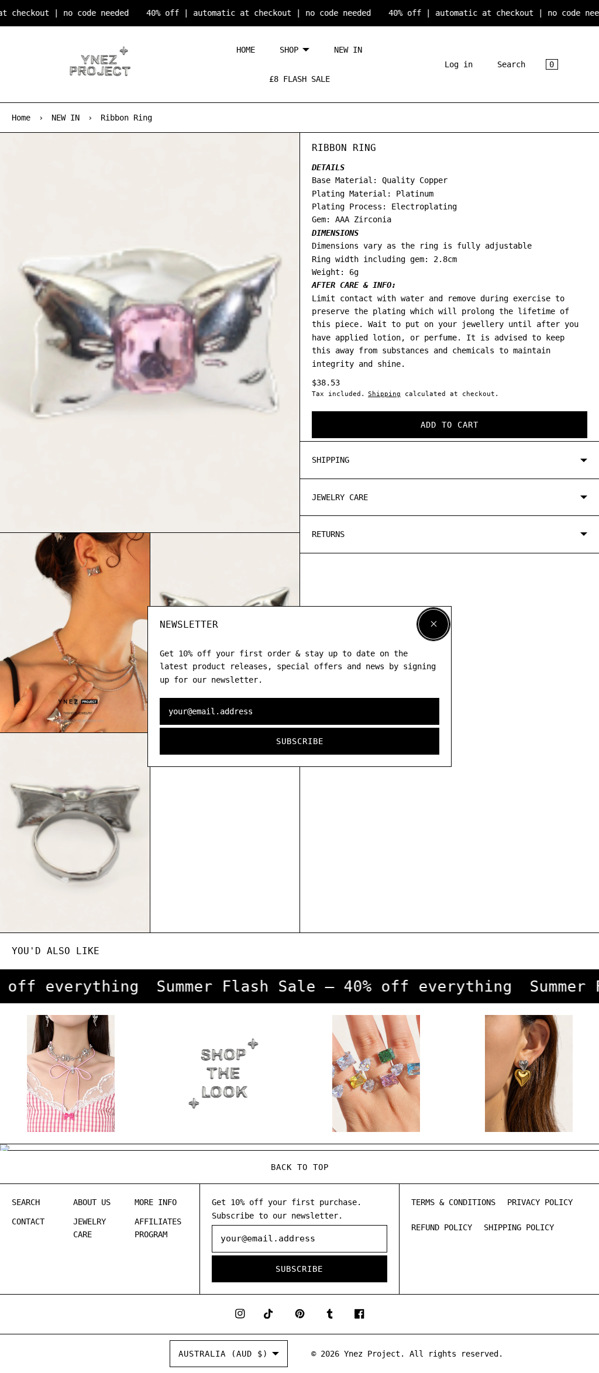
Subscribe (299, 741)
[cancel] (433, 624)
